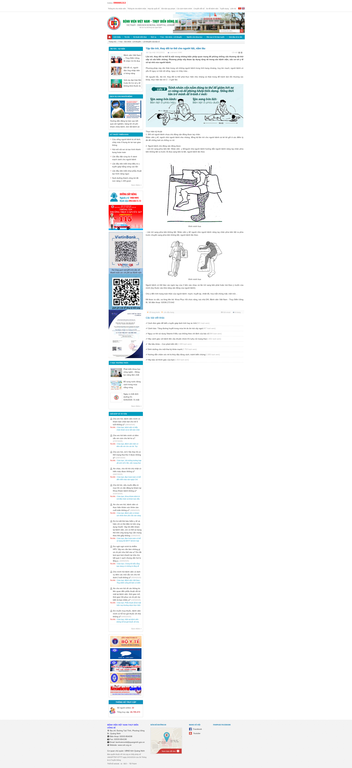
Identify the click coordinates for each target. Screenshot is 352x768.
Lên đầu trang (169, 312)
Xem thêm (135, 185)
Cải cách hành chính (184, 9)
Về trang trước (154, 312)
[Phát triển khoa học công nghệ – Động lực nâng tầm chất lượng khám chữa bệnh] (116, 372)
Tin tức (127, 37)
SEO (125, 764)
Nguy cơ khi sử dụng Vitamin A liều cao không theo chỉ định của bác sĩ (185, 333)
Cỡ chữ (235, 53)
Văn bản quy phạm (168, 9)
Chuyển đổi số (199, 9)
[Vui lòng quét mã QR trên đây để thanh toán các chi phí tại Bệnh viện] (126, 273)
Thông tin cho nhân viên (117, 9)
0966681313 (119, 3)
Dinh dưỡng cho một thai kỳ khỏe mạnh (172, 349)
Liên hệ (233, 9)
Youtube (196, 733)
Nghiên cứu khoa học (194, 37)
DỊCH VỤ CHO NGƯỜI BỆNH (121, 96)
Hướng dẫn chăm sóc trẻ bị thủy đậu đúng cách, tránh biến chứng (184, 354)
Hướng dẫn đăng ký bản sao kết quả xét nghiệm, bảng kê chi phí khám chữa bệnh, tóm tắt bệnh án (125, 124)
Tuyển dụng (224, 9)
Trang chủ (112, 42)
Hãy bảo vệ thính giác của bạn (168, 360)
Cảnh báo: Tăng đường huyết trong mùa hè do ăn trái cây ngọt (182, 328)
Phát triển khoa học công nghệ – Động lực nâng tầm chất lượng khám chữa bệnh (131, 375)
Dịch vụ (153, 37)
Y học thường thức (119, 363)
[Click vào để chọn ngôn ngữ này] (243, 9)
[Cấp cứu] (126, 229)
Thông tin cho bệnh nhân (136, 9)
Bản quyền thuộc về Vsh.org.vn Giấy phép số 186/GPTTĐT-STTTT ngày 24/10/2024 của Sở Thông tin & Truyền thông (126, 757)
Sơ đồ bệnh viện (212, 9)
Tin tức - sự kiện (117, 49)
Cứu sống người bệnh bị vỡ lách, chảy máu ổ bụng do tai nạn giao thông (126, 142)
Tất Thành (133, 764)
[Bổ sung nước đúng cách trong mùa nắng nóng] (116, 385)
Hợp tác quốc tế (154, 9)
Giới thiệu (117, 37)
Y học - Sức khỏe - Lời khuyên (171, 37)
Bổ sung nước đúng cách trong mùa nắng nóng (132, 384)
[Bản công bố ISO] (126, 357)
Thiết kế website (113, 764)
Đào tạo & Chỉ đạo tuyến (215, 37)
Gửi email (226, 312)
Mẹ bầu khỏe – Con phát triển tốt (170, 344)
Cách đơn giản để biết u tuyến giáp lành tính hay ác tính (179, 323)
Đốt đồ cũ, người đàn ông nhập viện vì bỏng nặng (132, 70)
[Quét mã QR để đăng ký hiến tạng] (126, 309)
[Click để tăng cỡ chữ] (242, 53)
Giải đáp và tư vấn (235, 37)
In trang (238, 312)
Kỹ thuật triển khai (140, 37)
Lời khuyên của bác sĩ (151, 42)
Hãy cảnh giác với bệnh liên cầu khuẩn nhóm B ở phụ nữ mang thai (184, 339)
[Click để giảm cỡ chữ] (239, 53)
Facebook (197, 729)
